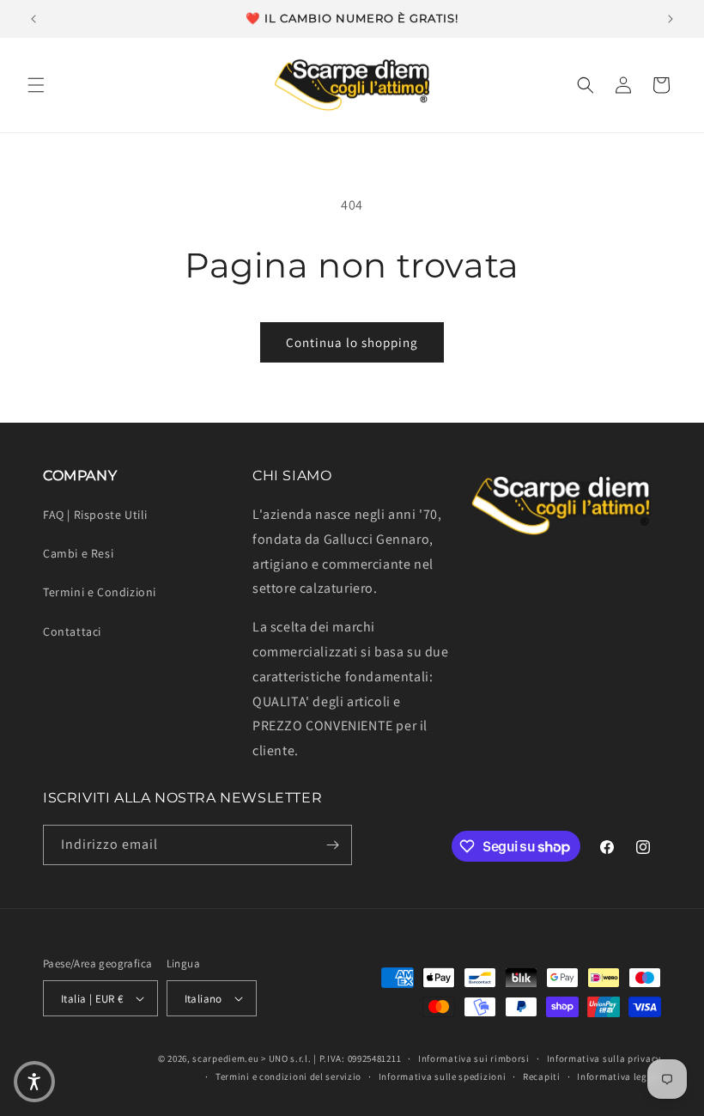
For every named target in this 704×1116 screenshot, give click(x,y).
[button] (36, 85)
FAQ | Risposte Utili (95, 514)
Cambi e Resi (78, 553)
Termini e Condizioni (99, 592)
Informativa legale (619, 1076)
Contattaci (72, 631)
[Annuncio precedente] (33, 19)
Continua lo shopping (352, 342)
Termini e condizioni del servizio (288, 1076)
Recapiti (542, 1076)
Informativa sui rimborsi (474, 1058)
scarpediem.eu (225, 1058)
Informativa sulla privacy (604, 1058)
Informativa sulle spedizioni (443, 1076)
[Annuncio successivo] (670, 19)
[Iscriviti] (332, 845)
